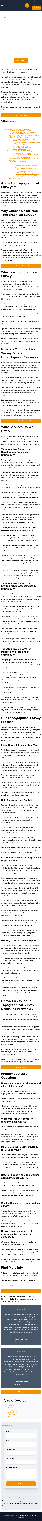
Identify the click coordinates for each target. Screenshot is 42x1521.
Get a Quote (20, 60)
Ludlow (10, 1416)
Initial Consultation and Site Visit (24, 151)
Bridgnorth (11, 1414)
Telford (9, 1407)
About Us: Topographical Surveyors (21, 130)
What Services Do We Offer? (19, 138)
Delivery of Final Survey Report (24, 157)
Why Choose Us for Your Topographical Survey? (25, 132)
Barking (12, 1285)
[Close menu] (34, 3)
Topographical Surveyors (18, 69)
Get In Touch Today (21, 115)
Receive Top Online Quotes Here (21, 1291)
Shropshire (5, 1285)
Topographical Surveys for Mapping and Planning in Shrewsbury (25, 148)
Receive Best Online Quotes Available (21, 420)
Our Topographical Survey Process (21, 150)
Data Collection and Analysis (23, 153)
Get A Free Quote (21, 1392)
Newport (10, 1409)
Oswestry (10, 1411)
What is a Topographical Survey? (20, 133)
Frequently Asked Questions (19, 161)
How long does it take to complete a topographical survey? (24, 172)
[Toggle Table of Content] (2, 126)
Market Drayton (12, 1412)
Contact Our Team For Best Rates (21, 266)
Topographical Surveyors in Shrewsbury (19, 129)
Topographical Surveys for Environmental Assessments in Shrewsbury (25, 145)
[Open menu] (27, 5)
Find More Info (15, 178)
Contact (36, 7)
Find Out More (21, 1067)
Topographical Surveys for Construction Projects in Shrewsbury (25, 140)
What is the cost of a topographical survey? (27, 174)
